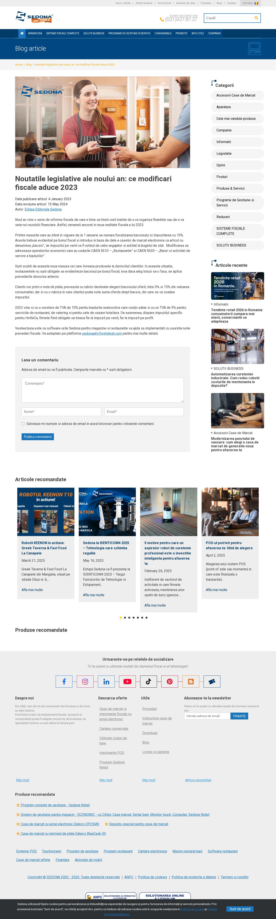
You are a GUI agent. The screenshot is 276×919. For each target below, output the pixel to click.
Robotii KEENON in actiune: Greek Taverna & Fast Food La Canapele (44, 548)
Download (149, 733)
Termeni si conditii (234, 877)
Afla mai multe (32, 590)
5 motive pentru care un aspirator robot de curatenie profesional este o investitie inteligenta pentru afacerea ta (167, 553)
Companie (224, 130)
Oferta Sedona (144, 3)
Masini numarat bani (187, 851)
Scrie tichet (164, 3)
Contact (231, 3)
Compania (214, 33)
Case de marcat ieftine (33, 860)
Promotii (181, 33)
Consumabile (163, 33)
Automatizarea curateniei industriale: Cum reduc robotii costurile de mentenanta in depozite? (235, 380)
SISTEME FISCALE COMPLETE (62, 33)
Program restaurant (118, 851)
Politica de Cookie (192, 909)
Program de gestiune (82, 851)
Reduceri (223, 217)
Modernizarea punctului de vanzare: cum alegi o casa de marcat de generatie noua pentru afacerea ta (235, 444)
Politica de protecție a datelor (194, 877)
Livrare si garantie (155, 752)
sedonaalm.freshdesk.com (102, 333)
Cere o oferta (123, 3)
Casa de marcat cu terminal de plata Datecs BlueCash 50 (63, 834)
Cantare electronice (152, 851)
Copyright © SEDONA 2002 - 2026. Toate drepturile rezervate (74, 877)
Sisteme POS (26, 851)
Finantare (206, 3)
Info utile (198, 33)
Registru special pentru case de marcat (138, 824)
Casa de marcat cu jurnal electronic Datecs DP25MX (59, 824)
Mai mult (22, 780)
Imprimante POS (111, 753)
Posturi (221, 177)
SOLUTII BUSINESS (93, 33)
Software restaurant (223, 851)
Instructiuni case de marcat (157, 721)
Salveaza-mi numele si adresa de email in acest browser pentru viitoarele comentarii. (90, 424)
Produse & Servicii (230, 188)
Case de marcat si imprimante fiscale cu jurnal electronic (115, 714)
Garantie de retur (185, 3)
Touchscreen (51, 851)
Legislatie (224, 153)
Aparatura (35, 33)
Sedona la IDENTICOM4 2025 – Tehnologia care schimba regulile (106, 548)
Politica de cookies (152, 877)
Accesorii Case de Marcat (235, 95)
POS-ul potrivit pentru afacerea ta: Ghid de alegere (229, 545)
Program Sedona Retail (112, 764)
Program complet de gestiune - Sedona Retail (55, 805)
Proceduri (149, 709)
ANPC (128, 877)
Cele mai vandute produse (236, 119)
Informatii (223, 142)
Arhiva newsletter (198, 780)
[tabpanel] (45, 543)
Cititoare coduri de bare (113, 740)
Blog (219, 3)
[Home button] (22, 33)
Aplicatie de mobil (88, 860)
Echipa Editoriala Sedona (43, 209)
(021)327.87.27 (181, 19)
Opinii (220, 165)
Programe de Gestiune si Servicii (129, 33)
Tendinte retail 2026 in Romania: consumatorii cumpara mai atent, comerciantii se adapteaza (237, 315)
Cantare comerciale (113, 729)
